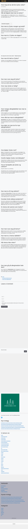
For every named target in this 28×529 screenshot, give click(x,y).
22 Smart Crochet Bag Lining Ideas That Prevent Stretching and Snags (12, 425)
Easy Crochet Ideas (4, 449)
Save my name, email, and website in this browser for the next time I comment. (13, 304)
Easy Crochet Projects (4, 451)
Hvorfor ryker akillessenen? (6, 279)
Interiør (2, 458)
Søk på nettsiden (3, 349)
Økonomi (2, 467)
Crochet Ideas (3, 439)
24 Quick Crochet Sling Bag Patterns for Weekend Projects (10, 428)
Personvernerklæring (4, 488)
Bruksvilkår (3, 490)
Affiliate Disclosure (4, 491)
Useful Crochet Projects (5, 472)
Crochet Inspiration (4, 442)
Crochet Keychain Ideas (5, 443)
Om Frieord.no (3, 485)
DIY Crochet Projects (4, 446)
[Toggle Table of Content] (10, 23)
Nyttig (2, 465)
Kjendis (2, 459)
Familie (2, 452)
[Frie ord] (3, 1)
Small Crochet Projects (5, 468)
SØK (25, 351)
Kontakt (2, 487)
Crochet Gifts (3, 438)
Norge (2, 464)
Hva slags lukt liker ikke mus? (7, 278)
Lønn (2, 462)
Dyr (1, 448)
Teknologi (2, 471)
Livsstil (2, 461)
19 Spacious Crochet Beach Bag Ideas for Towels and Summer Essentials (13, 427)
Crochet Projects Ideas (5, 445)
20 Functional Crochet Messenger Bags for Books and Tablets (11, 424)
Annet (3, 276)
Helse (2, 455)
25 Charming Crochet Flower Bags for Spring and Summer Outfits (11, 422)
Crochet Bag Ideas (4, 436)
